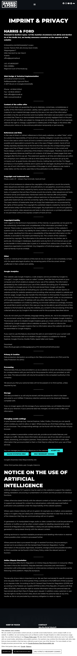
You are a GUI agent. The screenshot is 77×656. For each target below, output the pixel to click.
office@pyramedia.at (12, 58)
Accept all (7, 651)
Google (23, 646)
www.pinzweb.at (14, 97)
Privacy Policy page (30, 637)
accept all (55, 450)
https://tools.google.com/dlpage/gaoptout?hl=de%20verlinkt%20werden (32, 347)
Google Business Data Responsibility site (41, 643)
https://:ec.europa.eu (32, 571)
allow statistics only (16, 454)
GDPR (66, 583)
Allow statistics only (22, 651)
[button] (34, 4)
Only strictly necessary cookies (47, 651)
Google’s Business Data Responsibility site (20, 460)
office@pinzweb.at (15, 94)
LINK (42, 586)
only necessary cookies (44, 454)
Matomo (28, 646)
